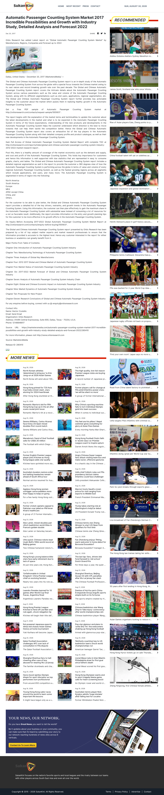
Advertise (135, 791)
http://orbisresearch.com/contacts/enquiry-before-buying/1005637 (36, 224)
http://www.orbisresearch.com (50, 335)
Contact (147, 791)
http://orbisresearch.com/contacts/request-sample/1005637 (33, 112)
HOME (61, 6)
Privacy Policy (121, 791)
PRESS (86, 6)
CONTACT (95, 6)
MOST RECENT (73, 6)
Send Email (17, 314)
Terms (108, 791)
